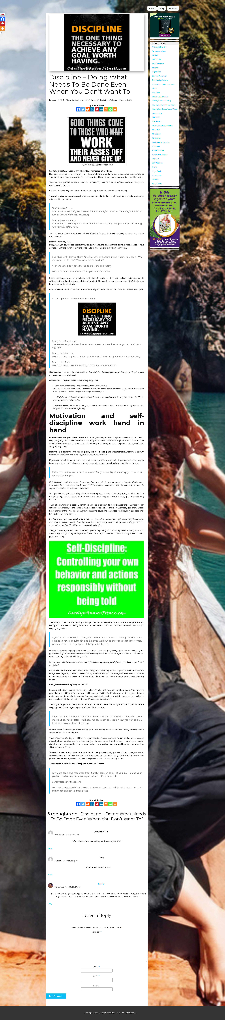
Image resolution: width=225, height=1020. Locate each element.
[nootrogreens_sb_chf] (165, 26)
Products (173, 8)
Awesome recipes (159, 51)
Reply (50, 848)
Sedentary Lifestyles (159, 154)
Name (97, 967)
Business (155, 67)
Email (96, 976)
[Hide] (1, 33)
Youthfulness (157, 183)
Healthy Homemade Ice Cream (164, 105)
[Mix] (106, 109)
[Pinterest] (97, 109)
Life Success (156, 121)
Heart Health (157, 113)
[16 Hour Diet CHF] (165, 218)
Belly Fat (155, 55)
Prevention (156, 146)
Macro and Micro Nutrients (162, 126)
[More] (115, 109)
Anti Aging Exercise (159, 47)
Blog (162, 8)
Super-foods (156, 171)
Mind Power (156, 138)
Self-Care (90, 100)
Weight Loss (156, 175)
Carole (101, 884)
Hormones (156, 117)
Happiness (156, 92)
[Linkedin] (92, 109)
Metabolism (156, 134)
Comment (96, 932)
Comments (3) (125, 100)
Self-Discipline (102, 100)
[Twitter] (83, 109)
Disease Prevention (159, 76)
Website (97, 985)
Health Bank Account (160, 97)
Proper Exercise (158, 150)
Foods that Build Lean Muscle (163, 84)
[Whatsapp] (110, 109)
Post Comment (55, 996)
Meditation (156, 130)
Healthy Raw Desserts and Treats (165, 109)
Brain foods (156, 59)
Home (151, 8)
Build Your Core (158, 63)
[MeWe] (101, 109)
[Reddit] (88, 109)
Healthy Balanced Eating (161, 101)
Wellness (113, 100)
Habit (154, 88)
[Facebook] (78, 109)
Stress (154, 167)
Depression (156, 72)
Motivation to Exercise (76, 100)
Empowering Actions (160, 80)
